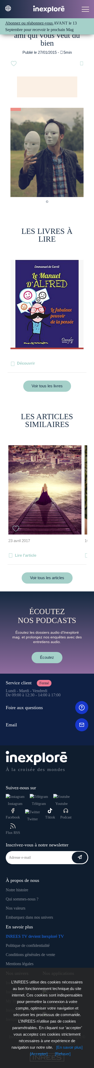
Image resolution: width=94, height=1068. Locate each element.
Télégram (39, 804)
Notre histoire (17, 890)
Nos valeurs (15, 908)
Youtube (61, 804)
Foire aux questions (24, 707)
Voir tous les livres (47, 386)
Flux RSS (13, 833)
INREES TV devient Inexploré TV (35, 936)
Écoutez (47, 657)
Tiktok (50, 817)
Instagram (15, 804)
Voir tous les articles (47, 577)
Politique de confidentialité (28, 945)
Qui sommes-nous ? (22, 899)
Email (11, 724)
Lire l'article (25, 555)
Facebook (13, 817)
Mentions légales (19, 964)
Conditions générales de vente (30, 954)
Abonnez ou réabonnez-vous (29, 23)
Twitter (32, 819)
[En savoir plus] (69, 1047)
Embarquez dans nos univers (29, 917)
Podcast (66, 817)
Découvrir (26, 363)
